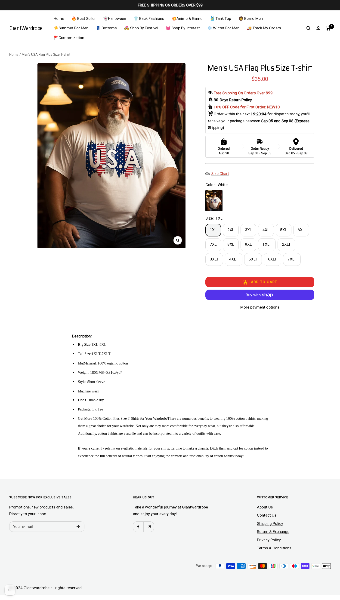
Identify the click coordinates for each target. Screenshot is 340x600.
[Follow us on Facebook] (138, 526)
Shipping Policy (270, 523)
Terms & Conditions (274, 548)
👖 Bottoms (106, 28)
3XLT (214, 259)
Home (59, 18)
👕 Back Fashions (148, 18)
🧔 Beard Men (250, 18)
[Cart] (328, 28)
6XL (301, 229)
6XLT (272, 259)
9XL (248, 244)
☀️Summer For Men (71, 28)
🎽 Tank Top (220, 18)
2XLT (286, 244)
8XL (230, 244)
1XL (213, 229)
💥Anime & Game (187, 18)
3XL (248, 229)
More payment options (259, 307)
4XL (266, 229)
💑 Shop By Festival (141, 28)
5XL (283, 229)
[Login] (318, 28)
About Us (265, 507)
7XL (213, 244)
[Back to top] (320, 568)
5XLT (253, 259)
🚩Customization (69, 37)
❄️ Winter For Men (223, 28)
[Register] (78, 526)
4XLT (233, 259)
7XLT (291, 259)
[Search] (308, 28)
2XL (230, 229)
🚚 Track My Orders (264, 28)
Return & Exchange (273, 531)
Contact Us (266, 515)
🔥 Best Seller (83, 18)
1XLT (267, 244)
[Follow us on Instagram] (148, 526)
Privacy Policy (269, 540)
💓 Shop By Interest (183, 28)
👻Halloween (114, 18)
